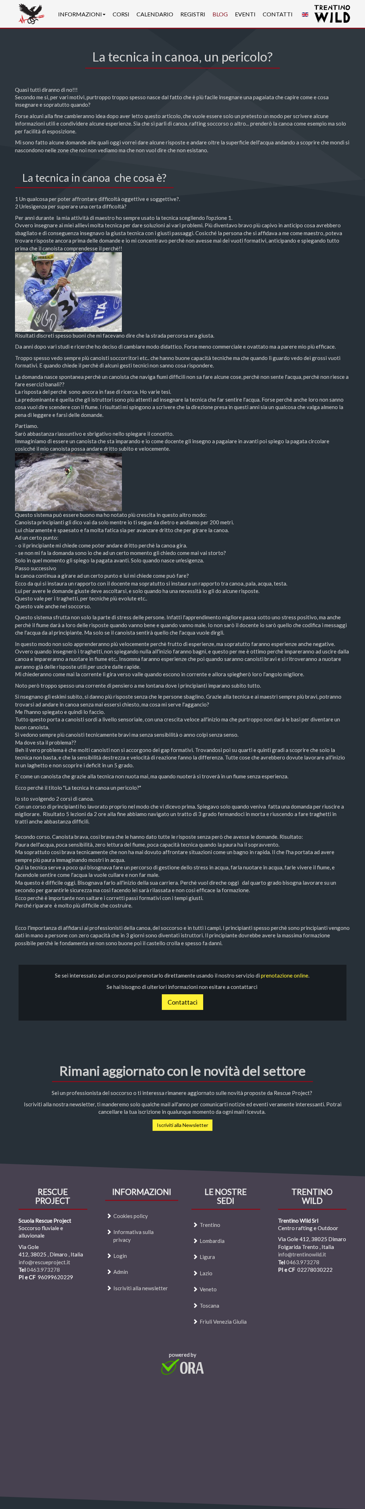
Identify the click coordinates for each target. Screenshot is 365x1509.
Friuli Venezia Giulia (223, 1321)
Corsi (121, 14)
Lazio (206, 1273)
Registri (192, 14)
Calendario (155, 14)
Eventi (245, 14)
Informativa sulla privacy (133, 1236)
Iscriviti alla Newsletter (182, 1125)
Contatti (278, 14)
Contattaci (182, 1002)
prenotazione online (284, 975)
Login (120, 1256)
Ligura (207, 1257)
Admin (120, 1272)
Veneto (208, 1289)
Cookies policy (130, 1215)
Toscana (209, 1305)
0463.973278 (43, 1269)
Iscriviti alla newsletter (140, 1288)
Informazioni (80, 14)
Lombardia (212, 1240)
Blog (220, 14)
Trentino (210, 1224)
